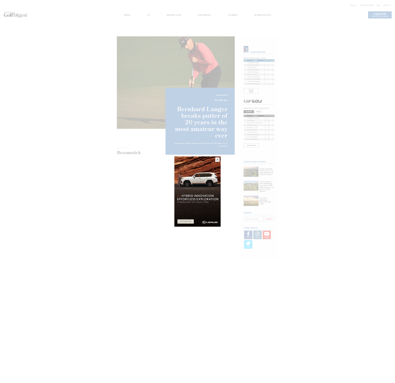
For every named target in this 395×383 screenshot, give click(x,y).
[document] (197, 191)
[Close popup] (217, 159)
